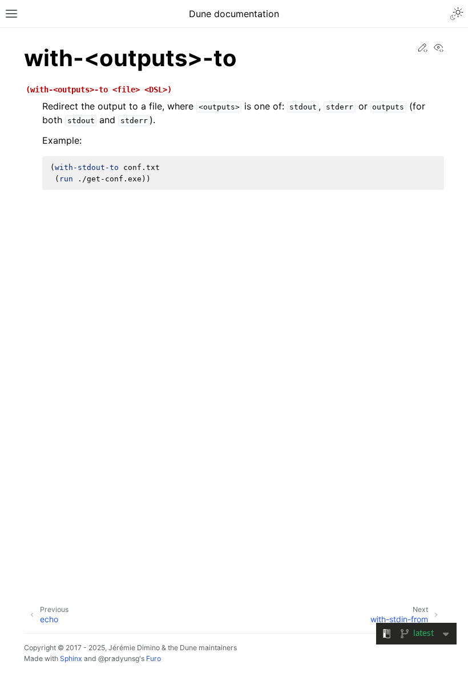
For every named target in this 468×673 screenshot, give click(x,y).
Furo (153, 658)
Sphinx (71, 658)
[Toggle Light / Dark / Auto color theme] (456, 14)
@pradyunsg (118, 658)
